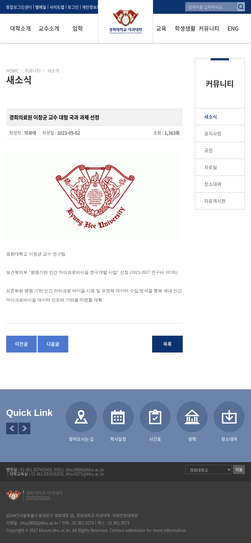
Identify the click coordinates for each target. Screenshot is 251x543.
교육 (161, 28)
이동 (239, 469)
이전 (12, 428)
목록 (167, 344)
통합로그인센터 (19, 7)
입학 (78, 28)
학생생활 (185, 28)
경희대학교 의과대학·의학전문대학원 (125, 21)
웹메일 (40, 7)
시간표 (155, 439)
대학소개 (20, 28)
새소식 (210, 116)
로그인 (73, 7)
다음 (24, 428)
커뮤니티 (209, 28)
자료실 (210, 167)
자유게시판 (215, 201)
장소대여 (212, 184)
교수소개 (49, 28)
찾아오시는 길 (81, 439)
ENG (233, 28)
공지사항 (212, 133)
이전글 (21, 344)
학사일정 (118, 439)
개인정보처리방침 (96, 7)
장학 (192, 439)
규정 (208, 150)
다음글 (53, 344)
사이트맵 (57, 7)
